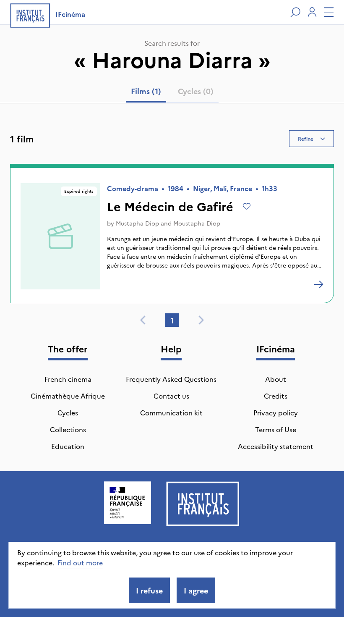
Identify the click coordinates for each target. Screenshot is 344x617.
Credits (275, 395)
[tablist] (172, 93)
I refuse (149, 590)
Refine (305, 138)
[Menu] (329, 12)
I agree (196, 590)
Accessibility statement (275, 446)
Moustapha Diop (196, 223)
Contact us (171, 395)
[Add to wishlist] (246, 206)
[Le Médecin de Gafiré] (318, 284)
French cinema (67, 378)
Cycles (67, 412)
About (275, 378)
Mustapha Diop (137, 223)
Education (67, 446)
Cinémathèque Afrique (68, 395)
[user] (312, 12)
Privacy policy (275, 412)
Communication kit (171, 412)
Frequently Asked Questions (171, 378)
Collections (68, 429)
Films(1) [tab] (146, 91)
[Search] (295, 12)
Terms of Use (275, 429)
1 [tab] (172, 320)
